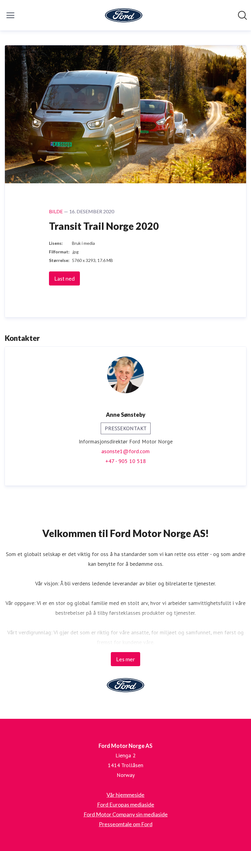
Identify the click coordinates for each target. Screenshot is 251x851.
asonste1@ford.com (125, 451)
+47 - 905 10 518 (125, 461)
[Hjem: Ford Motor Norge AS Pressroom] (123, 15)
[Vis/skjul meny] (10, 15)
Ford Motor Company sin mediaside (126, 814)
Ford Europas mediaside (125, 804)
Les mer (125, 659)
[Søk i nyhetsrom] (242, 15)
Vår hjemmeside (125, 794)
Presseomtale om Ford (125, 824)
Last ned (64, 278)
